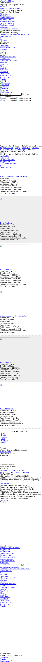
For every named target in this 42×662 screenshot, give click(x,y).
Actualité (4, 62)
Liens (2, 66)
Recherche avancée (7, 23)
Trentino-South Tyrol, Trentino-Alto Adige (19, 149)
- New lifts (5, 59)
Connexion (4, 46)
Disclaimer (4, 72)
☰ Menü (3, 6)
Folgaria (4, 437)
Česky (5, 90)
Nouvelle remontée (7, 18)
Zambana (4, 441)
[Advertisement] (21, 124)
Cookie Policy (5, 74)
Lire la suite (4, 483)
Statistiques (4, 27)
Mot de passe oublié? (8, 47)
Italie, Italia (26, 148)
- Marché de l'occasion (9, 60)
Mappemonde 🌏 (6, 148)
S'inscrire (3, 49)
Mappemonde (5, 14)
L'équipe (3, 79)
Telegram (25, 472)
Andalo (3, 442)
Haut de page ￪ (6, 661)
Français (6, 87)
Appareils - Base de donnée (10, 8)
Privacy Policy (6, 75)
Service (2, 51)
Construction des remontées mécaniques (15, 34)
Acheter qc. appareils (8, 584)
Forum (3, 38)
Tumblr (17, 472)
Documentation (6, 36)
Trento (3, 435)
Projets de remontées (7, 21)
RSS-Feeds (4, 64)
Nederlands (7, 92)
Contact (3, 68)
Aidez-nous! (5, 70)
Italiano (5, 88)
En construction (6, 19)
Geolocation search (7, 25)
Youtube (12, 470)
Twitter (2, 472)
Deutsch (7, 83)
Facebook (3, 470)
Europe (17, 148)
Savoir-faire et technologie (9, 29)
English (6, 85)
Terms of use (5, 77)
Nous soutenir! (5, 452)
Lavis (3, 439)
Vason (3, 433)
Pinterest (10, 472)
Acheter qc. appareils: (8, 57)
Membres (3, 40)
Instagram (20, 470)
